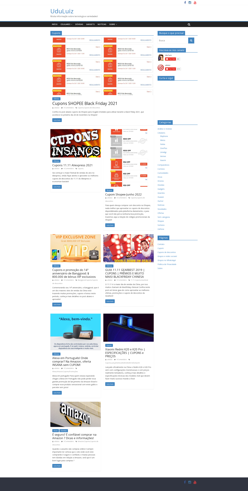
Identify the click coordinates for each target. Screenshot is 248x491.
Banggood (82, 280)
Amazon (60, 371)
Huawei (161, 197)
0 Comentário (68, 108)
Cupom (161, 248)
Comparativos (163, 165)
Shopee (109, 190)
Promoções (73, 371)
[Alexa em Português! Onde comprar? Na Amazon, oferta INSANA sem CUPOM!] (75, 315)
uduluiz (56, 108)
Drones (161, 181)
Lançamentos (116, 363)
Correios (161, 169)
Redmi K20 (130, 363)
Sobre (112, 24)
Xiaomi (109, 345)
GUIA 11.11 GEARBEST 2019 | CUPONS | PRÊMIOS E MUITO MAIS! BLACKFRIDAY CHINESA (125, 273)
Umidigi (163, 152)
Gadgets (90, 24)
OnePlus (163, 148)
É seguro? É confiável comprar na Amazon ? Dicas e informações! (74, 436)
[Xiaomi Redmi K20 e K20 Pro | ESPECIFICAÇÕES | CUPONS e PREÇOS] (128, 315)
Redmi (124, 363)
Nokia (162, 144)
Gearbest (144, 280)
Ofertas (56, 99)
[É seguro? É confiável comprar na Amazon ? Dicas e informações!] (75, 403)
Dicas (56, 431)
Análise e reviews (165, 129)
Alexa (54, 371)
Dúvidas (79, 24)
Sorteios (161, 225)
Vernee (163, 156)
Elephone (164, 136)
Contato (161, 244)
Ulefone (161, 229)
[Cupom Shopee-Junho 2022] (128, 130)
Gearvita (161, 193)
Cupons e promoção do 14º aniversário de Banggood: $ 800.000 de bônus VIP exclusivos (74, 273)
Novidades (162, 209)
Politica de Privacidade (167, 264)
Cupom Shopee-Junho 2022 (123, 194)
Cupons (80, 108)
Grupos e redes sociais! (167, 256)
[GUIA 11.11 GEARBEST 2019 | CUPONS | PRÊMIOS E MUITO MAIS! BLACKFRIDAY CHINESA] (128, 235)
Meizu (162, 140)
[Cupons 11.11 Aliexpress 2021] (75, 130)
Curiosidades (163, 173)
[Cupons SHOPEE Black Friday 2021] (102, 39)
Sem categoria (164, 217)
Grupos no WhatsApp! (167, 260)
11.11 (133, 280)
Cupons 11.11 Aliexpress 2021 (72, 165)
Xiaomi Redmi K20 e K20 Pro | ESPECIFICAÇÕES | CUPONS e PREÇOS (125, 352)
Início (54, 24)
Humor (160, 201)
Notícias (102, 24)
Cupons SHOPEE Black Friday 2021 (84, 103)
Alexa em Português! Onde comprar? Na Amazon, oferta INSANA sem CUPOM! (71, 361)
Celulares (65, 24)
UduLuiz (61, 11)
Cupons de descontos (92, 108)
